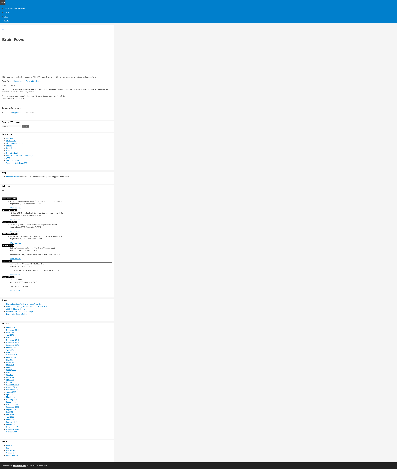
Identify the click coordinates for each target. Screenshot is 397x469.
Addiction (9, 138)
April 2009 (10, 417)
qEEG (8, 158)
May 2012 (10, 365)
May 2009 (10, 414)
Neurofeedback (12, 153)
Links (6, 17)
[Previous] (3, 190)
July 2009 (9, 412)
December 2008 (12, 427)
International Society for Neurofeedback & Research (26, 306)
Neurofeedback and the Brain (13, 98)
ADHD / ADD (11, 141)
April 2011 (10, 380)
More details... (15, 208)
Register (9, 445)
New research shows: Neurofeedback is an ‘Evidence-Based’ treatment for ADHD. (33, 96)
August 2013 (11, 347)
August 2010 (11, 392)
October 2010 (11, 387)
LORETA (9, 150)
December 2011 (12, 372)
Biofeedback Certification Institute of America (23, 304)
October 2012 (11, 355)
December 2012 (12, 352)
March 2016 (10, 327)
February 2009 (11, 422)
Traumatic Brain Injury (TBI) (17, 163)
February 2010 (11, 399)
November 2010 (12, 385)
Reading (7, 13)
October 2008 (11, 432)
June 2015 (10, 332)
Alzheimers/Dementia (14, 143)
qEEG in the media (13, 160)
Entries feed (11, 450)
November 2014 (12, 340)
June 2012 (10, 362)
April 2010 (10, 394)
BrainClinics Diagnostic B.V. (16, 314)
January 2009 (11, 424)
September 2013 (12, 345)
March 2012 (10, 367)
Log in (8, 448)
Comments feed (12, 453)
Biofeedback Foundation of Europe (19, 311)
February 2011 (11, 382)
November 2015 (12, 330)
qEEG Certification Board (15, 309)
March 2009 (10, 419)
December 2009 (12, 404)
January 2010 (11, 402)
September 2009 (12, 407)
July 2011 (9, 375)
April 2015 (10, 335)
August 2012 (11, 357)
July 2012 (9, 360)
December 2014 (12, 337)
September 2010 (12, 389)
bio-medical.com (12, 176)
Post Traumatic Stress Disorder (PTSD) (21, 155)
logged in (15, 112)
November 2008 (12, 429)
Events (6, 21)
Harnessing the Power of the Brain (27, 81)
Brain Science (11, 148)
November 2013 (12, 342)
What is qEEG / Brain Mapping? (14, 8)
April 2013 (10, 350)
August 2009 (11, 409)
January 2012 (11, 370)
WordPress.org (12, 455)
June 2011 (10, 377)
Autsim (9, 145)
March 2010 (10, 397)
